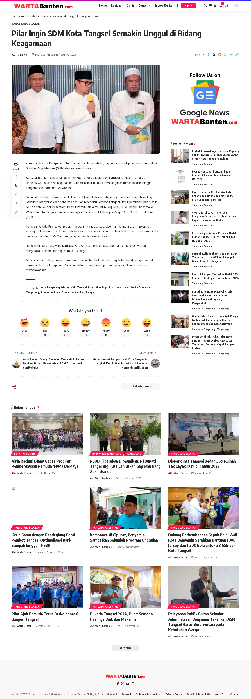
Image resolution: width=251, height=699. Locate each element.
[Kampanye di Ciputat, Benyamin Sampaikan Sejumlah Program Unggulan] (125, 508)
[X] (205, 5)
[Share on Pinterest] (219, 55)
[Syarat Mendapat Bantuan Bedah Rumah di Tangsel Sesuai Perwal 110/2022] (180, 176)
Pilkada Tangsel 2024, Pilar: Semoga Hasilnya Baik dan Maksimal (121, 616)
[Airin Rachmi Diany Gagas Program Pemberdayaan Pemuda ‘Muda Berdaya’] (47, 434)
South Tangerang (141, 287)
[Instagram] (215, 5)
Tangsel (88, 177)
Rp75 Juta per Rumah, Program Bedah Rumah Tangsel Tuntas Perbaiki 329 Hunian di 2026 (214, 237)
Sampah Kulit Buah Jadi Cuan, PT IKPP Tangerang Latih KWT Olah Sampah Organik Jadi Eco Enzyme (214, 257)
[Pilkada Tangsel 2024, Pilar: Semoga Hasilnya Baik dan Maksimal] (125, 587)
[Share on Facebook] (208, 55)
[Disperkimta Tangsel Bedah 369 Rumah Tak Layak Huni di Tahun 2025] (203, 434)
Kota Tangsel (79, 287)
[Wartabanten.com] (43, 5)
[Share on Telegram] (231, 55)
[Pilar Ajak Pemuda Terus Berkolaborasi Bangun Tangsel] (47, 587)
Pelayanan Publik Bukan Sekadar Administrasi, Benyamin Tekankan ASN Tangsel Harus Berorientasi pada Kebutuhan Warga (201, 621)
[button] (177, 5)
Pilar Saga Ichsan (52, 212)
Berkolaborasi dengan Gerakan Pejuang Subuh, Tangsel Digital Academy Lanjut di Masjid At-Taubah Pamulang (215, 154)
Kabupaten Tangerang (203, 308)
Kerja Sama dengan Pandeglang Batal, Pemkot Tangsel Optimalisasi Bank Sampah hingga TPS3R (44, 540)
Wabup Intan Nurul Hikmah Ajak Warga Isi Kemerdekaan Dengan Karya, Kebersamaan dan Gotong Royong (215, 320)
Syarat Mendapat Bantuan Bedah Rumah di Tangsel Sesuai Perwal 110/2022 (211, 175)
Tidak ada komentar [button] (142, 386)
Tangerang (32, 292)
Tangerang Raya (50, 292)
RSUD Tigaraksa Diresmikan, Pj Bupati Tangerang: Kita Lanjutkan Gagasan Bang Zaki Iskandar (125, 466)
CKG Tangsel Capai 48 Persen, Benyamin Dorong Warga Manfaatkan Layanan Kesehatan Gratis (214, 216)
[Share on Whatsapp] (225, 55)
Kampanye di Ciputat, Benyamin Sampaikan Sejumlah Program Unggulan (124, 537)
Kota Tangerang (25, 453)
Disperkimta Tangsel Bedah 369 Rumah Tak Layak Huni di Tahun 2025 (202, 463)
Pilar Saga (101, 287)
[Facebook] (201, 5)
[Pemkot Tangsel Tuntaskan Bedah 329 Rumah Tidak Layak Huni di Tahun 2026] (180, 279)
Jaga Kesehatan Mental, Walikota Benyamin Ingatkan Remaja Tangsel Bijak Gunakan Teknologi (213, 195)
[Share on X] (214, 55)
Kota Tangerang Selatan (54, 287)
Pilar (91, 287)
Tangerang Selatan (26, 23)
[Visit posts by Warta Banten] (14, 473)
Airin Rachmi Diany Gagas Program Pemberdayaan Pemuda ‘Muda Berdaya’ (46, 463)
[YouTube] (210, 5)
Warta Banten (20, 54)
